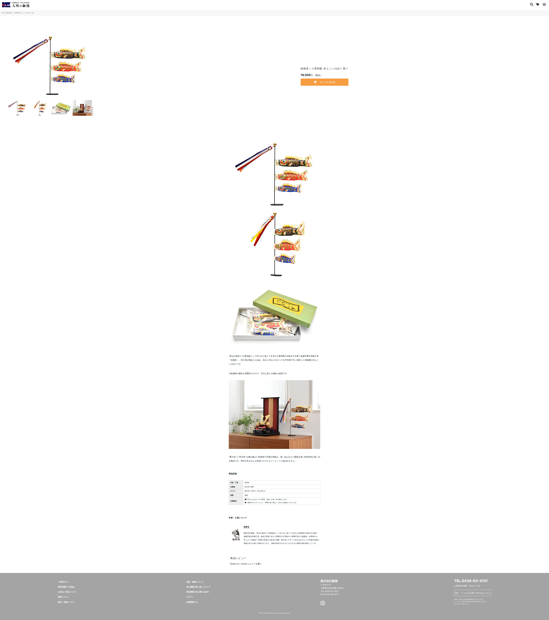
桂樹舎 (246, 527)
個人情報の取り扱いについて (198, 587)
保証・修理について (194, 582)
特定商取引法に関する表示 (197, 592)
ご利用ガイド (63, 582)
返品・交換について (66, 602)
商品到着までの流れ (66, 587)
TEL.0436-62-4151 (471, 581)
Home (3, 13)
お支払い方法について (67, 592)
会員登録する (192, 602)
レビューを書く (255, 563)
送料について (63, 597)
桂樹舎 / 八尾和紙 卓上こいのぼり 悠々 (21, 13)
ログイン (190, 597)
